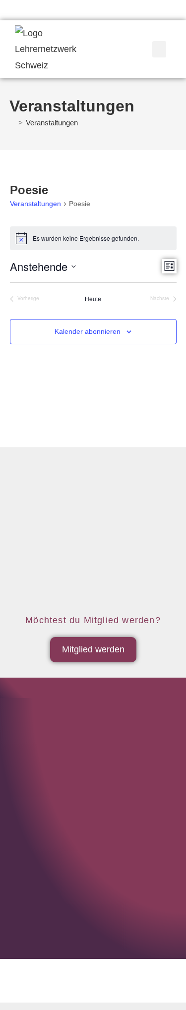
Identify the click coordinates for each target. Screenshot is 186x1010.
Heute (93, 299)
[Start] (12, 122)
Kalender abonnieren (88, 331)
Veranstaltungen (52, 122)
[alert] (93, 238)
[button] (159, 49)
